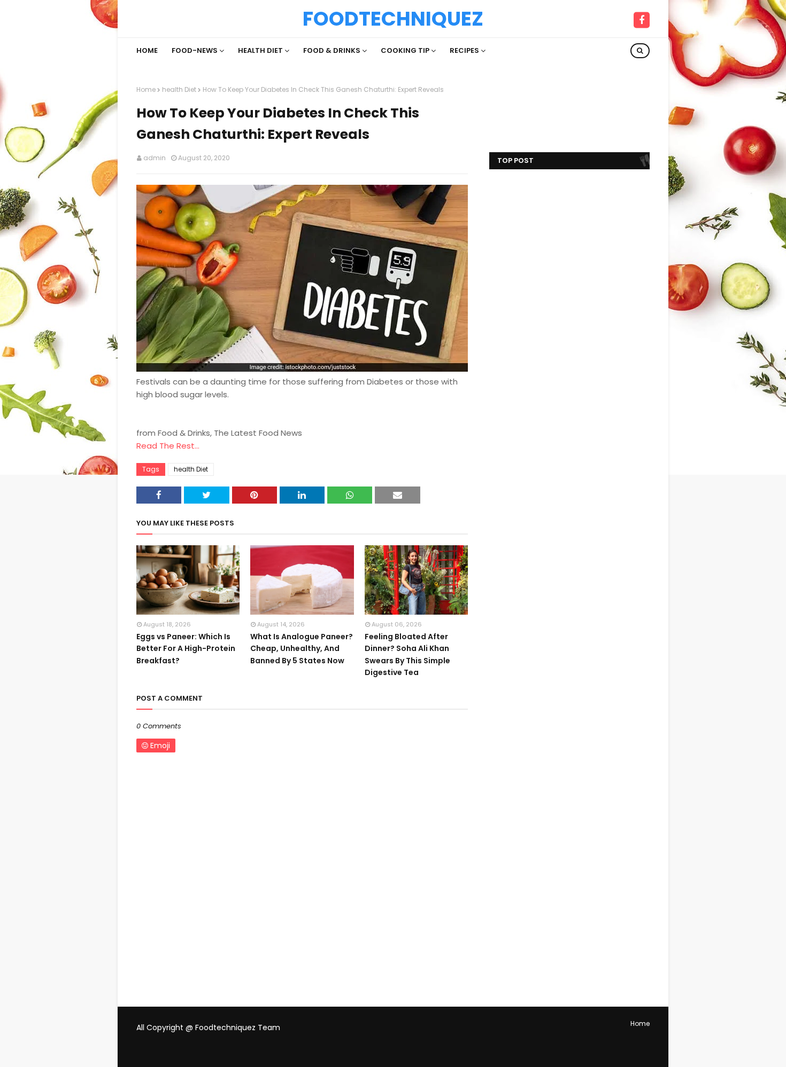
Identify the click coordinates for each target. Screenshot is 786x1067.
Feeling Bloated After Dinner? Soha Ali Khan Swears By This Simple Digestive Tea (407, 654)
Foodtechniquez (393, 19)
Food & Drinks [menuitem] (331, 50)
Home (146, 89)
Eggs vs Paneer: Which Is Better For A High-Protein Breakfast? (185, 648)
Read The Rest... (167, 445)
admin (154, 157)
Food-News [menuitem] (195, 50)
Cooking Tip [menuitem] (405, 50)
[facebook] (642, 20)
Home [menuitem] (147, 50)
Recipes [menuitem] (464, 50)
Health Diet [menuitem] (260, 50)
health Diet (179, 89)
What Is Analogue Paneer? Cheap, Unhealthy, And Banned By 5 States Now (301, 648)
